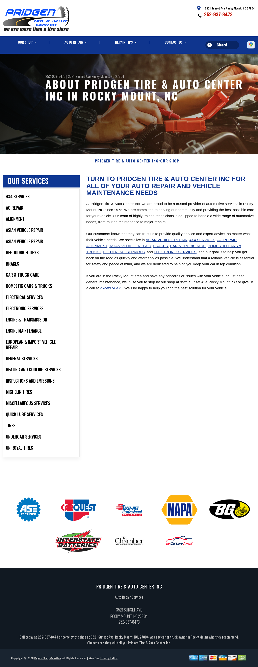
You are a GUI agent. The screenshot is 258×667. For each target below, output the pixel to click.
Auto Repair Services (129, 597)
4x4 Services (202, 240)
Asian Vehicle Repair (166, 240)
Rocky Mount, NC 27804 (108, 76)
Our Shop (25, 42)
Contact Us (174, 42)
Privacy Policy (108, 658)
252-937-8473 (218, 14)
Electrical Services (124, 252)
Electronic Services (175, 252)
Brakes (160, 246)
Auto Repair (73, 42)
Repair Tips (124, 42)
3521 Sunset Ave (79, 76)
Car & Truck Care (188, 246)
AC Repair (227, 240)
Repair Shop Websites (47, 658)
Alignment (96, 246)
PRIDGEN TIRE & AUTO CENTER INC (126, 161)
